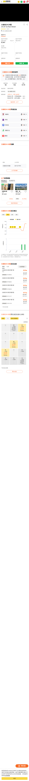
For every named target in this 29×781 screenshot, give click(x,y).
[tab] (4, 180)
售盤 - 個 (7, 63)
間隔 (8, 318)
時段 (3, 318)
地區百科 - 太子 (14, 102)
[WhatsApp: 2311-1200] (21, 2)
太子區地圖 (14, 170)
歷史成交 (14, 371)
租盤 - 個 (21, 63)
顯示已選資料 (14, 318)
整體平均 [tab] (3, 34)
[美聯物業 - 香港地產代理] (6, 2)
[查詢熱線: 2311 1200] (19, 2)
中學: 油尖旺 (16, 94)
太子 (19, 75)
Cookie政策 (7, 775)
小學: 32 (10, 94)
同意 (14, 778)
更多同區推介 (14, 203)
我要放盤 (23, 766)
